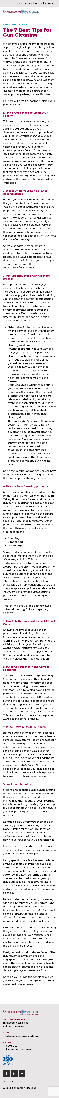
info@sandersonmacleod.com (21, 1036)
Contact (50, 3)
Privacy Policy (13, 1081)
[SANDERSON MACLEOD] (21, 12)
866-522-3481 (24, 3)
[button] (53, 12)
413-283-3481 (10, 1045)
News (38, 3)
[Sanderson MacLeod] (21, 1012)
